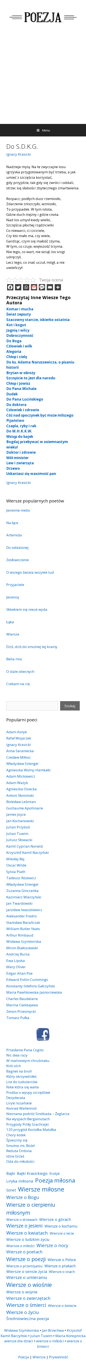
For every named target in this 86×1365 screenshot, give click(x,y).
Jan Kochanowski (20, 820)
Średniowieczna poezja (27, 1318)
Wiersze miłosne (41, 1189)
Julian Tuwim (17, 833)
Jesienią (12, 597)
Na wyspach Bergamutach (28, 1118)
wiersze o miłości (50, 1341)
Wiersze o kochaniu (60, 1226)
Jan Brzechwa (53, 1330)
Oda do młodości (20, 1161)
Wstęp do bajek (19, 436)
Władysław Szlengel (22, 763)
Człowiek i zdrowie (22, 409)
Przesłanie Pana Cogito (25, 1050)
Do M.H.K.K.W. (19, 431)
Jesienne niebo (18, 510)
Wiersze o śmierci (26, 1304)
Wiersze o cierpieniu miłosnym (30, 1208)
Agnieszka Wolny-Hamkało (28, 770)
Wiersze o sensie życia (26, 1271)
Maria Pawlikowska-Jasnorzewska (34, 992)
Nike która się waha (22, 1087)
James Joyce (16, 814)
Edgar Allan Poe (19, 973)
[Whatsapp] (26, 287)
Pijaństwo (15, 420)
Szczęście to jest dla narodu (30, 378)
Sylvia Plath (15, 871)
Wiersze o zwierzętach (28, 1298)
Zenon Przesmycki (21, 1011)
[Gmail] (34, 287)
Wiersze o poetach (24, 1252)
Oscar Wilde (16, 865)
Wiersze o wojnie (22, 1291)
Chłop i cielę (16, 356)
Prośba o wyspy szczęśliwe (28, 1092)
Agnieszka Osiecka (21, 789)
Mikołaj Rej (15, 859)
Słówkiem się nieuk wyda (26, 609)
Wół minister (17, 457)
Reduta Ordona (19, 1150)
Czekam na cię (18, 683)
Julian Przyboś (18, 827)
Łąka (10, 621)
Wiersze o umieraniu (26, 1277)
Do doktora (16, 404)
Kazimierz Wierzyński (23, 897)
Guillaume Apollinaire (24, 808)
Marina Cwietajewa (22, 1005)
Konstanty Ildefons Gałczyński (30, 986)
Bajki (10, 1173)
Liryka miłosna (19, 1181)
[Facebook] (10, 287)
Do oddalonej (17, 547)
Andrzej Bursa (18, 954)
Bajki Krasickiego (32, 1173)
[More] (57, 287)
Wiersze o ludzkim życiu (27, 1239)
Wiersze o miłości (20, 1245)
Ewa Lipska (15, 960)
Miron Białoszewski (22, 947)
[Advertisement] (43, 79)
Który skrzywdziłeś (21, 1076)
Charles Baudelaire (22, 998)
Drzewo (13, 468)
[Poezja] (43, 16)
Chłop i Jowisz (18, 383)
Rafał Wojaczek (18, 738)
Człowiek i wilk (19, 346)
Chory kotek (16, 1135)
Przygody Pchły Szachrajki (27, 1124)
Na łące (12, 522)
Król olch (13, 1065)
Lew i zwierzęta (20, 463)
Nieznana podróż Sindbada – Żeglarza (38, 1113)
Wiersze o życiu (22, 1312)
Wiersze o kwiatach (27, 1233)
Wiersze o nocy (52, 1245)
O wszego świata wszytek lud (30, 572)
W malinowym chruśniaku (27, 1060)
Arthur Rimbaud (19, 935)
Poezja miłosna (55, 1180)
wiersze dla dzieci (18, 1341)
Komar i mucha (19, 309)
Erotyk (54, 1173)
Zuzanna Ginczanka (22, 890)
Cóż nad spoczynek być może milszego (39, 415)
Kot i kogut (16, 324)
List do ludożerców (21, 1081)
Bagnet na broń (19, 1071)
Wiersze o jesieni (24, 1226)
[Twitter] (18, 287)
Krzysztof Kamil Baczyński (27, 852)
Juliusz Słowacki (19, 839)
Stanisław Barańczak (23, 922)
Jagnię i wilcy (17, 330)
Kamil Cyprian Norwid (24, 846)
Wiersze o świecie (62, 1305)
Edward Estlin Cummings (27, 979)
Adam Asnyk (16, 731)
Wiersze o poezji (26, 1259)
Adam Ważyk (17, 782)
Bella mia (14, 659)
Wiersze (12, 634)
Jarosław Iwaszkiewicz (24, 909)
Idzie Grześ (15, 1156)
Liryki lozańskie (19, 1103)
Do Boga (14, 340)
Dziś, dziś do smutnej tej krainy (31, 646)
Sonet (11, 1190)
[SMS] (42, 287)
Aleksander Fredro (21, 916)
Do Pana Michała (21, 388)
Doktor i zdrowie (21, 452)
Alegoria (13, 351)
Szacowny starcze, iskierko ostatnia (38, 319)
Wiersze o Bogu (22, 1197)
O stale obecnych (20, 671)
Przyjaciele (15, 584)
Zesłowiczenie (17, 559)
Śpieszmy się (17, 1140)
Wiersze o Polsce (62, 1259)
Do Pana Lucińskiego (24, 399)
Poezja (23, 1357)
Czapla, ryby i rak (21, 425)
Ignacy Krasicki (18, 154)
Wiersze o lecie (62, 1233)
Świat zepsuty (18, 314)
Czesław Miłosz (18, 757)
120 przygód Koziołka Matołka (31, 1129)
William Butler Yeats (23, 928)
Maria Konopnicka (70, 1335)
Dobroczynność (19, 335)
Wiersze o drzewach (21, 1219)
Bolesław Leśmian (21, 801)
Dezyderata (15, 1097)
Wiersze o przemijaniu (24, 1266)
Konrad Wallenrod (21, 1108)
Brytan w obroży (20, 372)
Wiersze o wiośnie (29, 1285)
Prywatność (58, 1357)
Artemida (14, 535)
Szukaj (69, 705)
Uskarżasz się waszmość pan (31, 473)
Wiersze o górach (55, 1219)
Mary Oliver (16, 966)
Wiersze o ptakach (60, 1265)
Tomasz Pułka (17, 1017)
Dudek (12, 394)
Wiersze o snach (62, 1271)
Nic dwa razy (17, 1055)
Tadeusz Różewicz (21, 877)
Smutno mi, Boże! (20, 1145)
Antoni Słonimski (20, 795)
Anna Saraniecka (20, 750)
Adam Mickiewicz (20, 776)
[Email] (49, 287)
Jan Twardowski (19, 903)
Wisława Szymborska (23, 941)
